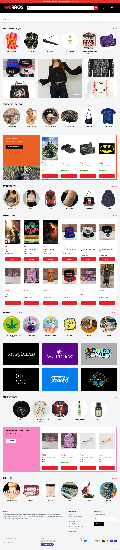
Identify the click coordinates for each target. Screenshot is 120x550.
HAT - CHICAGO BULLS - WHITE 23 (88, 249)
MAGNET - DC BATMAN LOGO (105, 166)
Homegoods (107, 15)
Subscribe (98, 523)
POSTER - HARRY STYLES (30, 249)
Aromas (76, 15)
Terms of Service (73, 528)
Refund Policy (72, 531)
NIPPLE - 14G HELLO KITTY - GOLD (105, 458)
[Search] (96, 8)
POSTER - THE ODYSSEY (48, 249)
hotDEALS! (6, 20)
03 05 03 (101, 295)
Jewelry (67, 15)
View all (115, 29)
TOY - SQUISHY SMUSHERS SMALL (87, 293)
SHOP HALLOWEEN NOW (14, 146)
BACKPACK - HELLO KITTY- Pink (31, 293)
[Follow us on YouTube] (54, 541)
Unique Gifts (57, 15)
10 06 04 (62, 168)
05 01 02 (81, 168)
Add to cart (49, 176)
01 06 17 (81, 461)
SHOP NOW (11, 440)
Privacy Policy (72, 521)
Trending (27, 15)
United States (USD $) (8, 538)
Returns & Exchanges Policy (76, 526)
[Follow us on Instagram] (48, 541)
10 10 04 (6, 296)
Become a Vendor (73, 519)
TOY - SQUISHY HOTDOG (48, 293)
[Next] (116, 41)
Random (97, 15)
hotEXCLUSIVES (7, 15)
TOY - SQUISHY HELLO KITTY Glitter (11, 293)
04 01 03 (25, 295)
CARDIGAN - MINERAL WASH (105, 293)
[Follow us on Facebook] (42, 541)
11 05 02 (63, 251)
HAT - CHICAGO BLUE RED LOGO (69, 249)
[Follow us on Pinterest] (51, 541)
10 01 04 (100, 168)
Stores (15, 20)
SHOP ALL (114, 186)
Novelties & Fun (86, 15)
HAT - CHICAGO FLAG (66, 293)
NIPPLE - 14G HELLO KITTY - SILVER (86, 458)
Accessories (46, 15)
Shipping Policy (73, 524)
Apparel (36, 15)
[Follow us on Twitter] (45, 541)
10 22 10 (43, 168)
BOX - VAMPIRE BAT (65, 166)
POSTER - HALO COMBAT (48, 166)
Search (71, 514)
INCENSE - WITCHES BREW (86, 166)
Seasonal (18, 15)
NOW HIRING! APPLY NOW (75, 516)
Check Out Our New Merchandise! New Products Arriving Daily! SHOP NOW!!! (60, 1)
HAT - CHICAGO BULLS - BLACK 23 (106, 249)
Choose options (107, 303)
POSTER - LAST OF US (10, 249)
